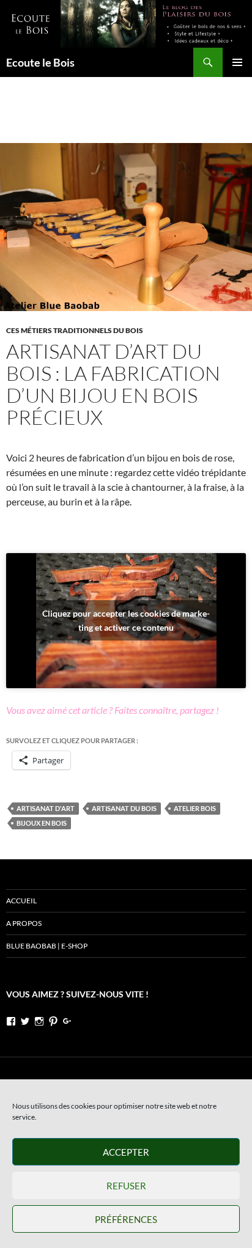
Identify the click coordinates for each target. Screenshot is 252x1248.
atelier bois (195, 808)
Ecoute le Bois (40, 62)
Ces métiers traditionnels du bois (74, 330)
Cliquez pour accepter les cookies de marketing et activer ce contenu (126, 620)
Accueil (21, 900)
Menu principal (237, 62)
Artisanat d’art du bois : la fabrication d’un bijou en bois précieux (113, 384)
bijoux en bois (42, 823)
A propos (24, 923)
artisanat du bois (124, 808)
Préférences (126, 1219)
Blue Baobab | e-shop (46, 945)
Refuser (126, 1185)
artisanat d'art (46, 808)
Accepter (126, 1152)
